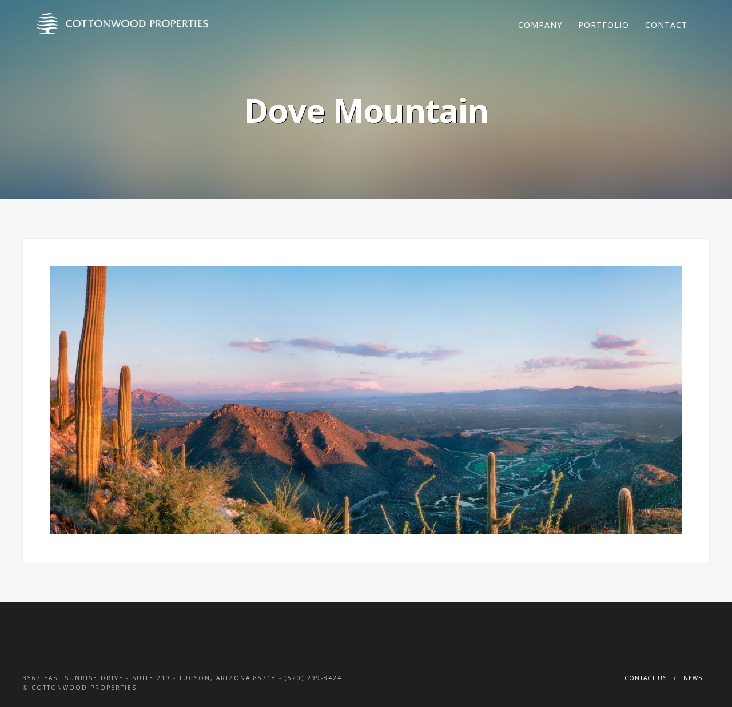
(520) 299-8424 (313, 678)
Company (540, 24)
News (692, 678)
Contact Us (645, 678)
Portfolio (603, 24)
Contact (666, 24)
